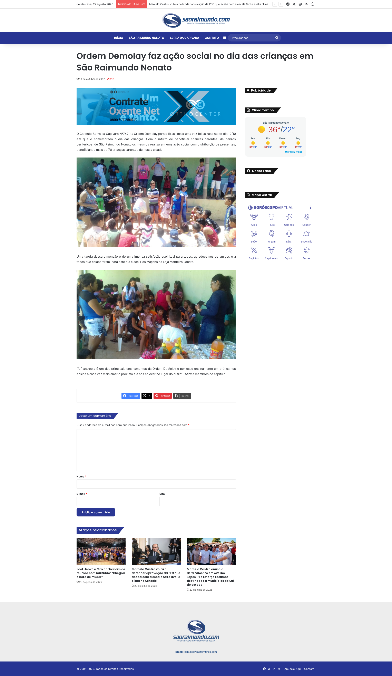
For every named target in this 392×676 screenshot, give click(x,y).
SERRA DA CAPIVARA (184, 37)
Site (162, 493)
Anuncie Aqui (292, 668)
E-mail (82, 493)
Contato (309, 668)
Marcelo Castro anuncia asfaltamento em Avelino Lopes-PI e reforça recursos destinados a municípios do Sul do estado (210, 577)
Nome (81, 476)
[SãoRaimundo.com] (196, 20)
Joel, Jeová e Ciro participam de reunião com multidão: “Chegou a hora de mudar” (101, 573)
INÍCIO (118, 37)
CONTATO (212, 37)
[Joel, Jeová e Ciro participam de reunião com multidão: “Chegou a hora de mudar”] (101, 551)
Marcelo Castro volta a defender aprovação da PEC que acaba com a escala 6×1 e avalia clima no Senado (156, 575)
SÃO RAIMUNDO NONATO (146, 37)
